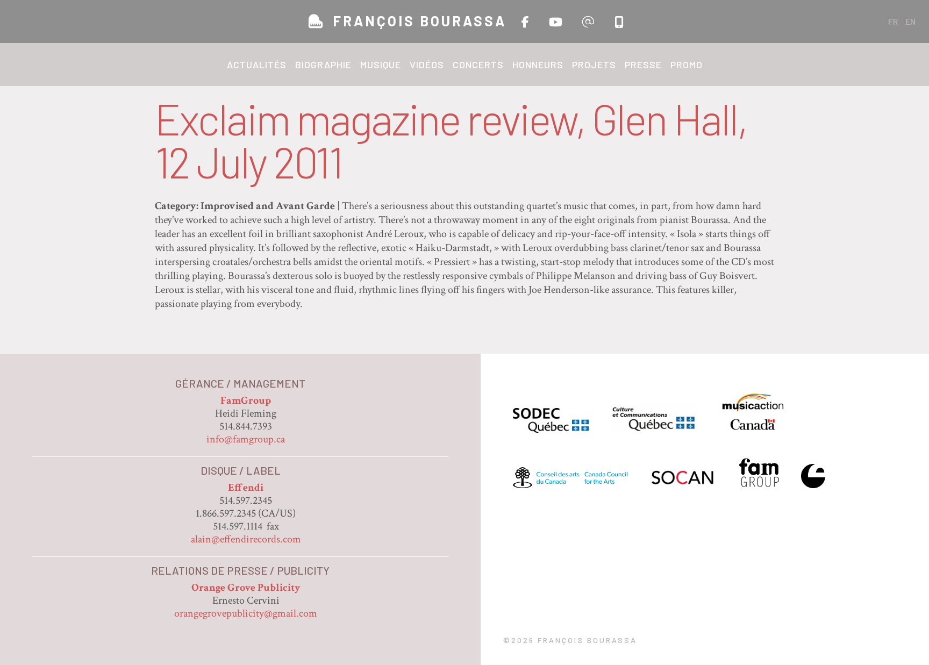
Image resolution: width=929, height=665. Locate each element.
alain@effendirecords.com (246, 539)
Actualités (257, 64)
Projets (594, 64)
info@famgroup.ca (245, 439)
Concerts (478, 64)
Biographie (323, 64)
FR (893, 21)
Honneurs (537, 64)
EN (910, 21)
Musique (380, 64)
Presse (643, 64)
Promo (686, 64)
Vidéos (427, 64)
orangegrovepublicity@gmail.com (245, 613)
